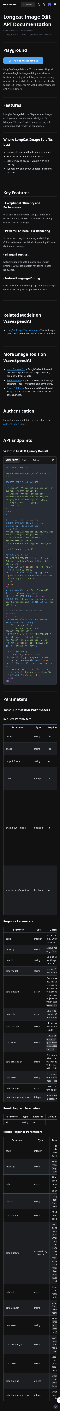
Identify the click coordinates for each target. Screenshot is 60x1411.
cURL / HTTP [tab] (12, 460)
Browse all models (10, 30)
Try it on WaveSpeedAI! (25, 60)
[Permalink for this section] (29, 50)
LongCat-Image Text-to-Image (22, 330)
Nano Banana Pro (16, 369)
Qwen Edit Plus (15, 388)
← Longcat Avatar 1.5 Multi (14, 34)
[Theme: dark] (39, 4)
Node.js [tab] (25, 460)
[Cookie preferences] (55, 1406)
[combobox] (28, 4)
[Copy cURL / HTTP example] (52, 460)
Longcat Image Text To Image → (40, 34)
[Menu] (55, 4)
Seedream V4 (14, 380)
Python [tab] (36, 460)
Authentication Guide (14, 423)
